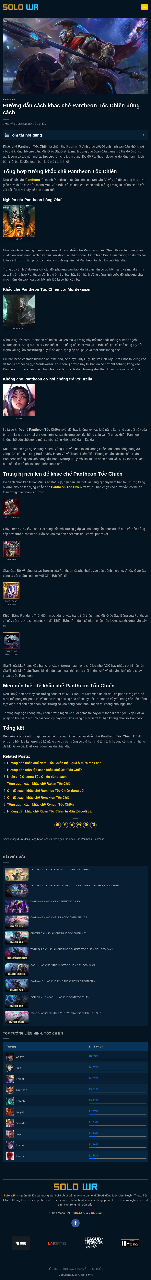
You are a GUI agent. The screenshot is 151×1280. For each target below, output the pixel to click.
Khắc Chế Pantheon (80, 839)
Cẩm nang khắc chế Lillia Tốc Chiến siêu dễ (58, 917)
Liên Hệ (53, 1269)
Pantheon (98, 839)
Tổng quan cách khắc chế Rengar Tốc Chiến (40, 804)
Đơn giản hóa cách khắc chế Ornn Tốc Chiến (59, 997)
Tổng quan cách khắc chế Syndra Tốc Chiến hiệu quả (65, 1013)
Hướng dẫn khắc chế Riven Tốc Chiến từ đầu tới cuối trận (50, 811)
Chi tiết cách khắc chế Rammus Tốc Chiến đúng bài (45, 790)
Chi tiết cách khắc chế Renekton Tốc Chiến (39, 797)
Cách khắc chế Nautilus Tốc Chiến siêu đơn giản (62, 965)
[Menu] (144, 7)
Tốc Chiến (39, 124)
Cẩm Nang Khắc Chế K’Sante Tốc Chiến (55, 901)
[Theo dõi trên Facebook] (75, 1223)
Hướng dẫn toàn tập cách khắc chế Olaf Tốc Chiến (45, 770)
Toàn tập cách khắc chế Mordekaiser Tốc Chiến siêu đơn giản (71, 949)
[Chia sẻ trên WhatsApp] (57, 825)
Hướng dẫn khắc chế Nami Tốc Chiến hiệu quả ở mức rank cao (54, 763)
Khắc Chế (9, 99)
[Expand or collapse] (143, 135)
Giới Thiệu (96, 1269)
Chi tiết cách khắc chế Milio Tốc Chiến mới (58, 933)
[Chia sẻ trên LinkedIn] (93, 825)
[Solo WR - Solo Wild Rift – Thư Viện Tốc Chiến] (20, 7)
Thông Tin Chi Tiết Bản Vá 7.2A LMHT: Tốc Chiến (59, 869)
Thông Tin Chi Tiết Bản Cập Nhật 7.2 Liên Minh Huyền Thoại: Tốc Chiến (74, 885)
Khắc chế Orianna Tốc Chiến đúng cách (37, 776)
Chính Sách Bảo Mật (74, 1269)
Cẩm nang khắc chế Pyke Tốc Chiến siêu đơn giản (62, 981)
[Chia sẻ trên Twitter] (72, 825)
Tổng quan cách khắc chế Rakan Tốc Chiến (39, 783)
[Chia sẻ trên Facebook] (65, 825)
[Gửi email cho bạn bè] (79, 825)
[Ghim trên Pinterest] (86, 825)
